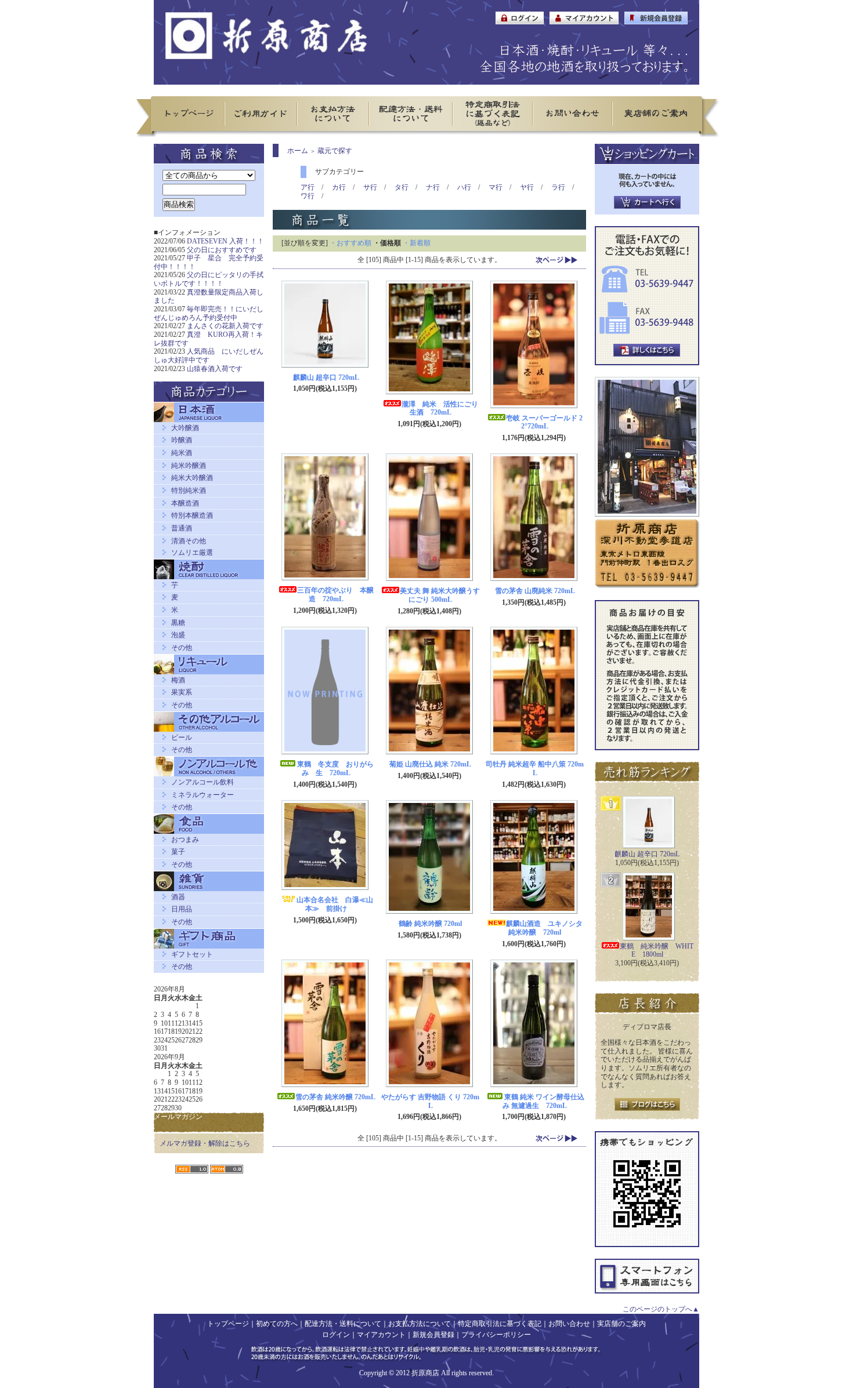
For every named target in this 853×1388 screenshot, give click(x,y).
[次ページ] (556, 259)
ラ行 (558, 187)
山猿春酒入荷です (215, 369)
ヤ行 (527, 187)
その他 (181, 648)
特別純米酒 (188, 490)
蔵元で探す (334, 151)
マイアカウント (381, 1335)
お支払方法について (419, 1324)
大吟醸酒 (185, 428)
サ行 (370, 187)
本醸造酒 (185, 503)
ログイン (336, 1335)
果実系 (181, 692)
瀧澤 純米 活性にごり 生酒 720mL (443, 408)
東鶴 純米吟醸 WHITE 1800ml (656, 950)
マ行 (496, 187)
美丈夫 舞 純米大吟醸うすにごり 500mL (440, 595)
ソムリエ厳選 (192, 552)
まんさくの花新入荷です (225, 326)
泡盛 (178, 635)
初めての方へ (277, 1324)
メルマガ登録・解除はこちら (205, 1143)
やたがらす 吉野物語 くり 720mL (430, 1101)
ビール (181, 737)
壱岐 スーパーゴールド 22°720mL (544, 422)
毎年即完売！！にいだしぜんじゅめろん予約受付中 (208, 313)
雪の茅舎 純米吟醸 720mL (335, 1097)
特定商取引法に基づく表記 (499, 1324)
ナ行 (433, 187)
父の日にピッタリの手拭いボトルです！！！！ (208, 279)
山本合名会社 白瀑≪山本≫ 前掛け (335, 904)
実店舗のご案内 (621, 1324)
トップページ (228, 1324)
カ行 (339, 187)
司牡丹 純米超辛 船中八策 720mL (535, 768)
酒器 (178, 897)
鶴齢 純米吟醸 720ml (430, 924)
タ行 (402, 187)
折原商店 (425, 1373)
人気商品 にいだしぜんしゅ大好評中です (208, 355)
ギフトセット (192, 954)
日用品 (181, 909)
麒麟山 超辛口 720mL (326, 377)
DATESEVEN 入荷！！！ (225, 241)
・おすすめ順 (350, 243)
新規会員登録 (433, 1335)
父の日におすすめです (221, 250)
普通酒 (181, 528)
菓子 (178, 852)
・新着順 (417, 243)
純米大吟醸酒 (192, 478)
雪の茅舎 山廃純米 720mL (535, 591)
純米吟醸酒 (188, 466)
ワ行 (308, 196)
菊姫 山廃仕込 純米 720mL (430, 764)
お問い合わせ (569, 1324)
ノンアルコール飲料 (202, 782)
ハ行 (464, 187)
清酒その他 (188, 541)
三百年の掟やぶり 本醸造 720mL (335, 594)
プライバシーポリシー (496, 1335)
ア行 (308, 187)
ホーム (297, 151)
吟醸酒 (181, 440)
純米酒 (181, 453)
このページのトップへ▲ (661, 1309)
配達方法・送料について (343, 1324)
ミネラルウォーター (202, 795)
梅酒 (178, 680)
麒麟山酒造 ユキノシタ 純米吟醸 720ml (548, 928)
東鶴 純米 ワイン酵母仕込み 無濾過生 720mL (543, 1101)
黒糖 (178, 623)
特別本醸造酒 (192, 515)
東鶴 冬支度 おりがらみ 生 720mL (335, 768)
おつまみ (185, 839)
